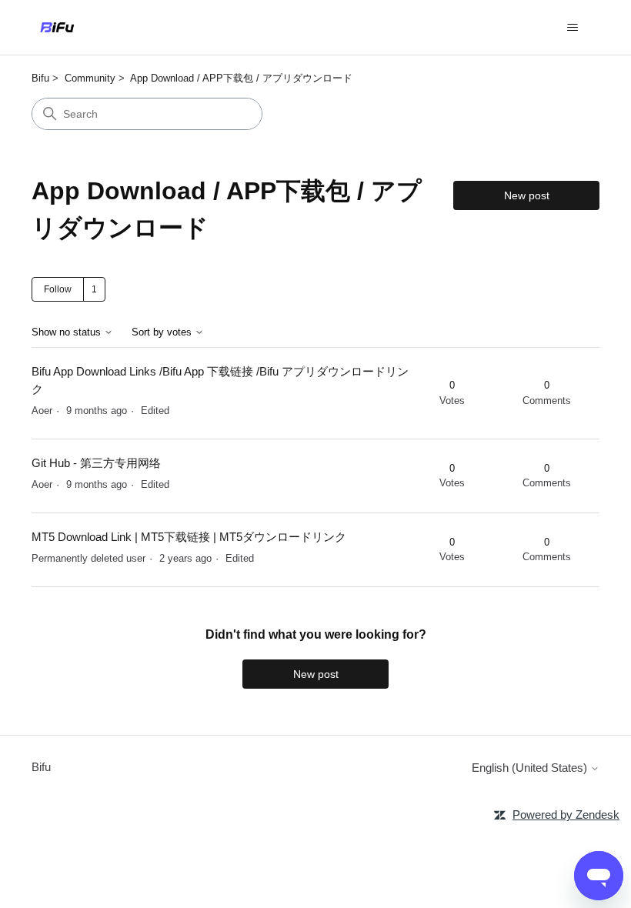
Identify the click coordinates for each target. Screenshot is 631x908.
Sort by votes (163, 332)
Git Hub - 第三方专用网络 (96, 462)
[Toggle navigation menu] (572, 27)
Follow (58, 289)
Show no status (68, 332)
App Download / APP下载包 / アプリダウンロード (241, 78)
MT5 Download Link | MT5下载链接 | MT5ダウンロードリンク (189, 536)
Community (90, 78)
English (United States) (531, 767)
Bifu (40, 78)
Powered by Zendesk (565, 814)
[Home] (57, 27)
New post (526, 195)
